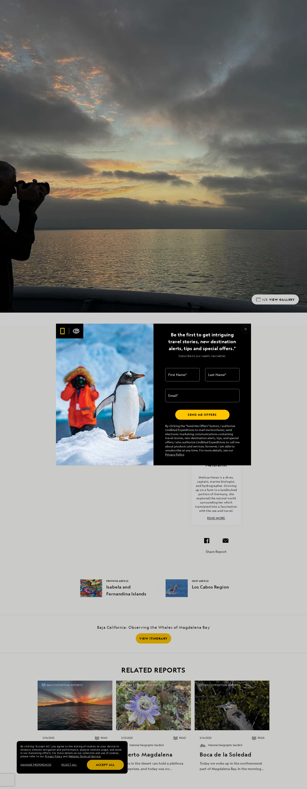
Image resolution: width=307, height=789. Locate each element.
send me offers (202, 415)
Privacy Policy (174, 454)
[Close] (245, 329)
